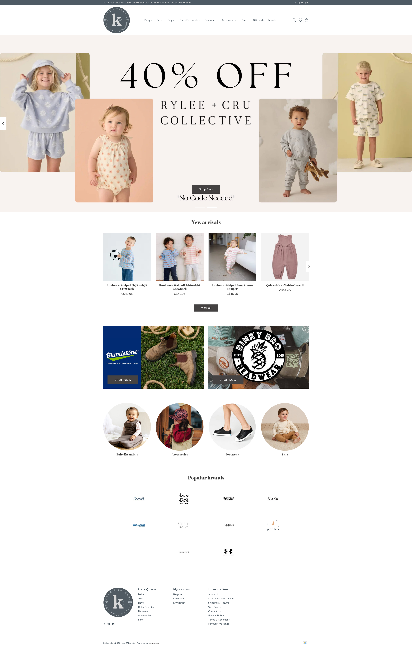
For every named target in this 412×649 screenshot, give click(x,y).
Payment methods (218, 624)
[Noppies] (228, 526)
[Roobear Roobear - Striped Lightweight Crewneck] (127, 257)
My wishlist (179, 603)
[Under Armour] (228, 552)
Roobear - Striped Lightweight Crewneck (127, 287)
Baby (141, 594)
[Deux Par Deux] (184, 499)
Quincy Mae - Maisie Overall (285, 285)
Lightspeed (154, 643)
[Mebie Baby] (184, 526)
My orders (178, 598)
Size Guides (214, 607)
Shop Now (206, 189)
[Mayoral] (139, 526)
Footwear (232, 454)
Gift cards (258, 20)
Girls (140, 598)
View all (206, 308)
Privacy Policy (216, 615)
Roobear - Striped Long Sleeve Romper (232, 287)
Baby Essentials (127, 454)
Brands (272, 20)
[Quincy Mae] (184, 552)
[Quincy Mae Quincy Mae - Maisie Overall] (285, 257)
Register (178, 594)
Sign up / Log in (301, 3)
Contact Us (214, 611)
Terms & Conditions (219, 619)
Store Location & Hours (221, 598)
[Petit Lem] (273, 526)
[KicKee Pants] (273, 499)
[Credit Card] (305, 642)
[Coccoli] (139, 499)
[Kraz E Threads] (116, 20)
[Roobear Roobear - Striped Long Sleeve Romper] (232, 257)
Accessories (180, 454)
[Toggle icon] (294, 20)
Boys (141, 603)
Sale (285, 454)
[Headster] (228, 499)
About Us (213, 594)
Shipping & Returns (218, 603)
